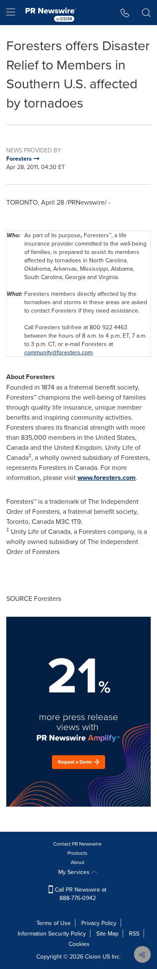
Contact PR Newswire (77, 843)
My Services (74, 872)
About (78, 862)
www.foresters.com (106, 477)
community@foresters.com (58, 352)
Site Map (107, 933)
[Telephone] (125, 12)
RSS (134, 933)
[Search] (146, 12)
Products (77, 852)
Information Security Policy (52, 933)
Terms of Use (53, 923)
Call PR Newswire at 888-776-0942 (79, 893)
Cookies (79, 944)
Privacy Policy (98, 923)
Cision (93, 956)
